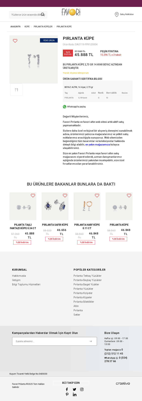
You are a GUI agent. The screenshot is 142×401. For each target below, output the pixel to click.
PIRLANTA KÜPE (64, 26)
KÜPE (27, 26)
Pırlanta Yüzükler (83, 288)
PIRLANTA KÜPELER (43, 26)
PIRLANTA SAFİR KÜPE (55, 224)
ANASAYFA (15, 26)
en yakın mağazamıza (97, 144)
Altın (76, 306)
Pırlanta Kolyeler (83, 293)
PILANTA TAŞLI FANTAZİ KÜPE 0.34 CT (23, 226)
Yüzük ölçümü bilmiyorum (76, 73)
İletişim (16, 280)
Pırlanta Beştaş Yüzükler (88, 280)
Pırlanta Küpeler (83, 297)
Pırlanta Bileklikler (84, 301)
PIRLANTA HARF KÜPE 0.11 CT (87, 226)
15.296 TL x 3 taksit (110, 54)
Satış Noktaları (127, 14)
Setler (77, 314)
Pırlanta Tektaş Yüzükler (87, 275)
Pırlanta (78, 310)
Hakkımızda (19, 275)
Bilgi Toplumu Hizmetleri (26, 284)
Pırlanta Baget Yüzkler (86, 284)
